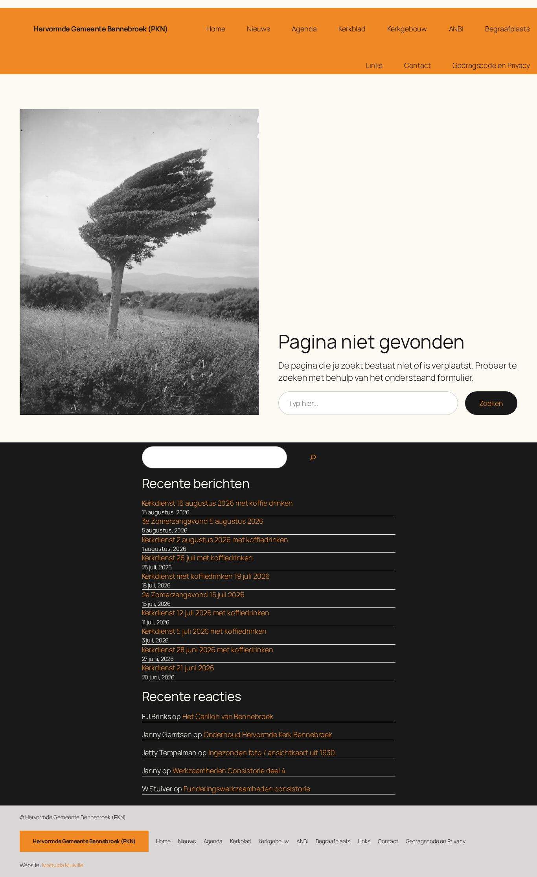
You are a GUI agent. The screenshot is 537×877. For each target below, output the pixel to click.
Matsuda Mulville (62, 865)
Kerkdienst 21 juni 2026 (178, 667)
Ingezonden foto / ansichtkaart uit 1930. (272, 752)
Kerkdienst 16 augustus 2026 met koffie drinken (217, 503)
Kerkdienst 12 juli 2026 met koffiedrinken (205, 612)
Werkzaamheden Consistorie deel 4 (229, 770)
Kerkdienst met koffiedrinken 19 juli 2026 (206, 576)
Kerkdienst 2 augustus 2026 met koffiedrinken (215, 539)
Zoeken (491, 403)
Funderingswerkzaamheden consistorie (247, 788)
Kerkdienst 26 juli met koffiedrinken (197, 557)
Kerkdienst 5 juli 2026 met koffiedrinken (204, 631)
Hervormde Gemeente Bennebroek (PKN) (100, 28)
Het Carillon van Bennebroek (227, 716)
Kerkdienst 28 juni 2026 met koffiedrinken (207, 649)
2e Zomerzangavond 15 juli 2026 (193, 594)
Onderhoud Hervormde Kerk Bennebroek (268, 734)
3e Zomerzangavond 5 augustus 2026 (203, 521)
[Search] (313, 457)
